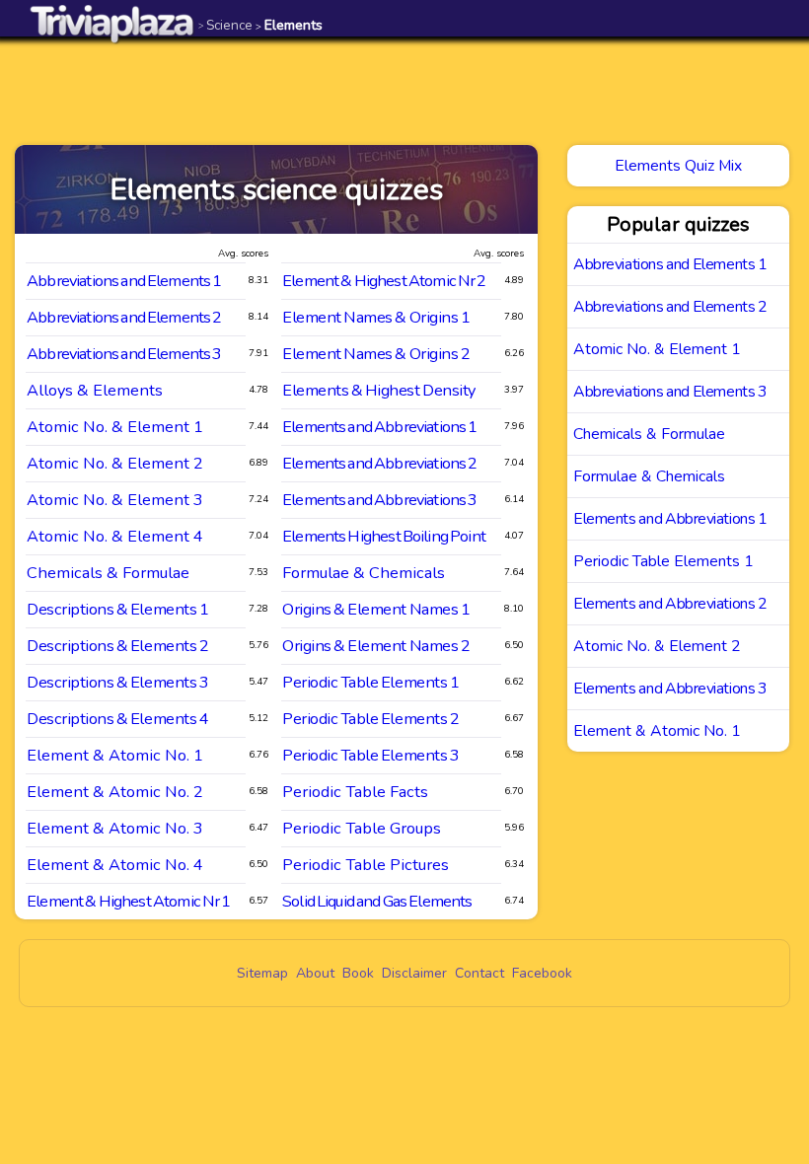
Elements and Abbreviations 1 (380, 426)
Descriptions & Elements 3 (117, 682)
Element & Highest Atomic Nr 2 (383, 280)
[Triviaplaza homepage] (112, 23)
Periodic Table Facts (355, 791)
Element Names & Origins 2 (376, 353)
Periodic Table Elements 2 (370, 718)
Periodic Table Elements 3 (370, 755)
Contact (479, 973)
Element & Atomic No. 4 (115, 864)
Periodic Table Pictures (365, 864)
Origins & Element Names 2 (376, 645)
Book (358, 973)
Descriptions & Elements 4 (117, 718)
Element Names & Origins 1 (376, 317)
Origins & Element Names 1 (376, 609)
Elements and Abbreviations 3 (380, 499)
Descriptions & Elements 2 (117, 645)
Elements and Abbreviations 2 (380, 463)
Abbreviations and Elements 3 (124, 353)
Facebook (542, 973)
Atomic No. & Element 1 (115, 426)
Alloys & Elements (95, 390)
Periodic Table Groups (361, 828)
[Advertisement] (404, 90)
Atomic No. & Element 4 (115, 536)
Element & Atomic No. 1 (115, 755)
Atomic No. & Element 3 (115, 499)
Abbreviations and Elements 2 (124, 317)
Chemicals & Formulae (108, 572)
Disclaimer (414, 973)
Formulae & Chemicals (363, 572)
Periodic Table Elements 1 (370, 682)
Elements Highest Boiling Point (383, 536)
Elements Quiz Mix (678, 166)
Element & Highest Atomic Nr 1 (128, 901)
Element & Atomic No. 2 (115, 791)
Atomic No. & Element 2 (115, 463)
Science (225, 25)
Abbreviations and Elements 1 (124, 280)
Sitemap (262, 973)
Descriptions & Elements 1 (117, 609)
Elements (289, 25)
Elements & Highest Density (379, 390)
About (315, 973)
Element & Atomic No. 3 (115, 828)
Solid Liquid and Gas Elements (377, 901)
